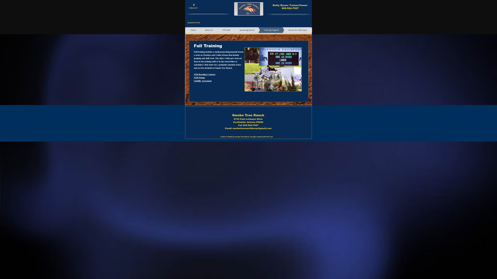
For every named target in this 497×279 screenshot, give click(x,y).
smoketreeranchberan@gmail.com (252, 128)
